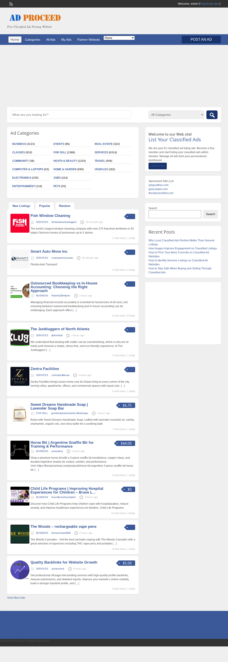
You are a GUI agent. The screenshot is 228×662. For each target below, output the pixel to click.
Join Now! (158, 166)
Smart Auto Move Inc (49, 251)
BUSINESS (42, 295)
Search (153, 208)
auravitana (57, 451)
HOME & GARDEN (65, 169)
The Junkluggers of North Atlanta (60, 329)
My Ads (66, 39)
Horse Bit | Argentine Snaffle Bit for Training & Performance (62, 444)
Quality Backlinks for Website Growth (64, 562)
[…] (75, 310)
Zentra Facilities (45, 369)
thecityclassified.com (161, 193)
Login (215, 3)
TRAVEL (100, 160)
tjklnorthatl (56, 335)
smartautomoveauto (62, 257)
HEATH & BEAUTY (65, 160)
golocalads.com (158, 189)
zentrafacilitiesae (60, 375)
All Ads (50, 39)
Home (15, 39)
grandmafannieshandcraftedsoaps (69, 413)
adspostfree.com (159, 185)
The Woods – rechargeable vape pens (63, 526)
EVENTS (58, 144)
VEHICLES (101, 169)
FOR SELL (59, 152)
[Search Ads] (212, 114)
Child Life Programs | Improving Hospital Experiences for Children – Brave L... (67, 490)
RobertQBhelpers (60, 295)
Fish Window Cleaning (50, 216)
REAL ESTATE (104, 144)
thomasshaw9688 (61, 533)
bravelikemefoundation (63, 497)
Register (205, 3)
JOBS (57, 177)
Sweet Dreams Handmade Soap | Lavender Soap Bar (59, 406)
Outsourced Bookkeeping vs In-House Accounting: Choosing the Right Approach (64, 287)
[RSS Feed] (10, 3)
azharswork (57, 568)
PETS (56, 186)
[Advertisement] (114, 76)
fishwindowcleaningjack (64, 222)
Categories (32, 39)
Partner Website (88, 39)
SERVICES (101, 152)
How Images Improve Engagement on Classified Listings (183, 248)
